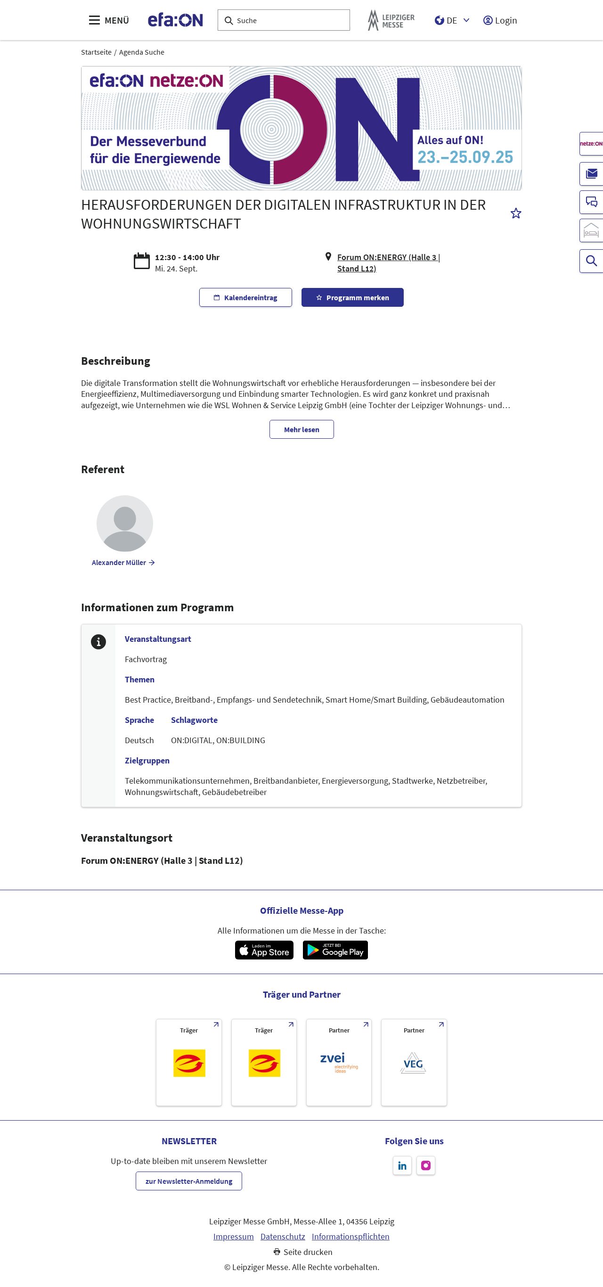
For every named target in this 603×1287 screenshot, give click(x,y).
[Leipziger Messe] (391, 20)
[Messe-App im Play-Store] (335, 950)
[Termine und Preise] (591, 261)
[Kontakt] (591, 202)
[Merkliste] (516, 214)
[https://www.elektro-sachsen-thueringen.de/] (188, 1062)
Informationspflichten (351, 1236)
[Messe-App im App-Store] (264, 950)
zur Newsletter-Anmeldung (189, 1181)
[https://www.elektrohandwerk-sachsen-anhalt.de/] (264, 1062)
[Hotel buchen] (591, 230)
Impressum (233, 1236)
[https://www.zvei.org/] (339, 1062)
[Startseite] (176, 20)
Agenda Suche (141, 52)
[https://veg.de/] (414, 1062)
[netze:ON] (591, 144)
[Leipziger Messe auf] (402, 1165)
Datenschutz (283, 1236)
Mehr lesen (301, 429)
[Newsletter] (591, 174)
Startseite (96, 52)
